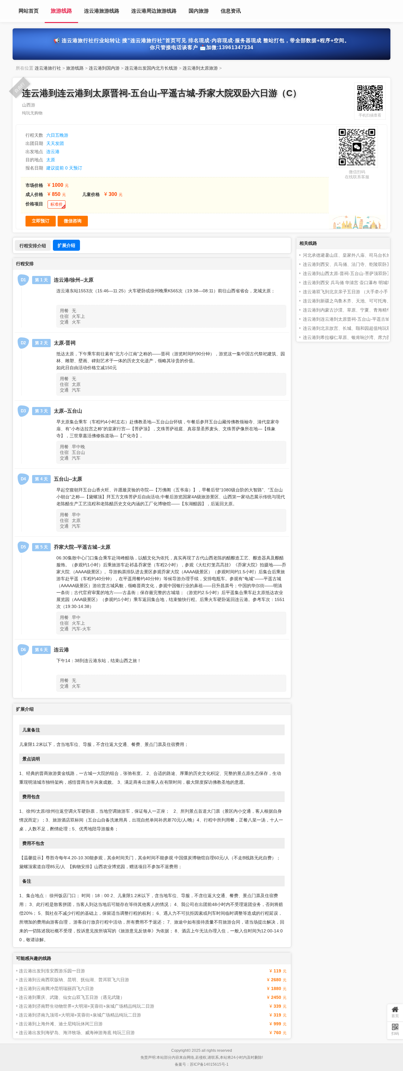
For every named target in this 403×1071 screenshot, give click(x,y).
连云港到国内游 (104, 68)
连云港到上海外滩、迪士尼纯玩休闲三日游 (61, 1023)
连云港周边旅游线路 (154, 11)
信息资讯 (231, 11)
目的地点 (34, 159)
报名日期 (34, 167)
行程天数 (34, 135)
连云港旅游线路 (101, 11)
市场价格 (34, 185)
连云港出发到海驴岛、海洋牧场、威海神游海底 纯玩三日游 (77, 1032)
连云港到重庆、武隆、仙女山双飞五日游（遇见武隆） (72, 997)
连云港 (53, 151)
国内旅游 (199, 11)
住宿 (64, 316)
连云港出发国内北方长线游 (151, 68)
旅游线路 (61, 11)
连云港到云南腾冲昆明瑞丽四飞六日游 (56, 988)
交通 (64, 321)
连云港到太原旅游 (200, 68)
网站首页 (29, 11)
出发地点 (34, 151)
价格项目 (34, 203)
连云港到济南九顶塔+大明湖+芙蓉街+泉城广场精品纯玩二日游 (80, 1014)
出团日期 (34, 143)
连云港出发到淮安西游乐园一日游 (52, 970)
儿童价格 (91, 194)
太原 (50, 159)
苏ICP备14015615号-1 (209, 1064)
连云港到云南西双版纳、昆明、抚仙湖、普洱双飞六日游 (74, 979)
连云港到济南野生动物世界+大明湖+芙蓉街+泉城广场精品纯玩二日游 (86, 1006)
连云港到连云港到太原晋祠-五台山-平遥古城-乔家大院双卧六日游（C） (161, 93)
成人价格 (34, 194)
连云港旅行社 (48, 68)
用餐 (64, 310)
